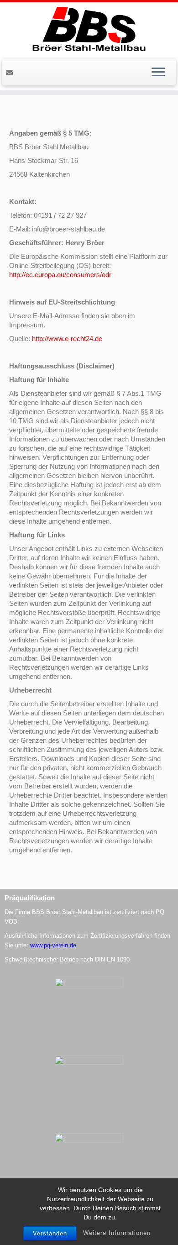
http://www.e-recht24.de (67, 338)
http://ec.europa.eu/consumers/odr (60, 274)
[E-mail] (11, 72)
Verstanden (50, 1233)
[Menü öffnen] (158, 72)
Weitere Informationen (117, 1232)
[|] (89, 30)
